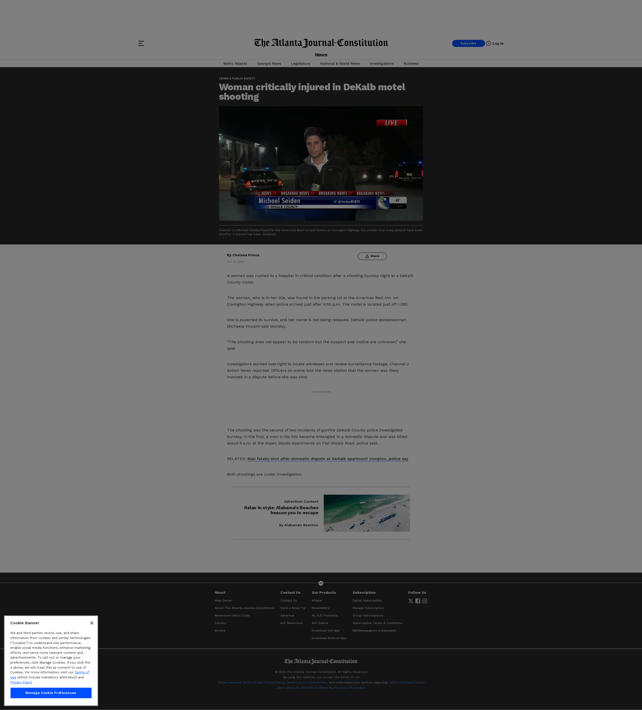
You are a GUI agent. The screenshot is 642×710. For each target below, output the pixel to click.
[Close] (91, 623)
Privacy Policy (21, 682)
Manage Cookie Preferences (51, 693)
